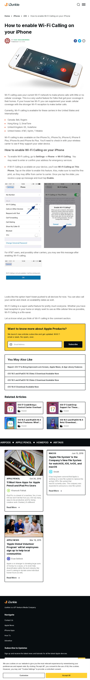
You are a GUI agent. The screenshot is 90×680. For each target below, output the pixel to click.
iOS (25, 16)
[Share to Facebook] (75, 40)
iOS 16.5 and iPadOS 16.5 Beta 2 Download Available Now (33, 380)
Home (7, 16)
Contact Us (9, 620)
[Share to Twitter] (79, 40)
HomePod (37, 442)
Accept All (66, 675)
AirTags (53, 442)
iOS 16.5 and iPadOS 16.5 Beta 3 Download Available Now (33, 373)
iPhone (17, 16)
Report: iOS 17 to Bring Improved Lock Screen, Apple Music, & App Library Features (45, 367)
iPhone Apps (10, 630)
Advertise (8, 641)
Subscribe (73, 344)
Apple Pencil (18, 442)
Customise (24, 675)
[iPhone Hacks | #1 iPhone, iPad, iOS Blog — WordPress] (12, 4)
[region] (45, 669)
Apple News (9, 625)
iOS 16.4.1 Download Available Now (23, 387)
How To (8, 635)
